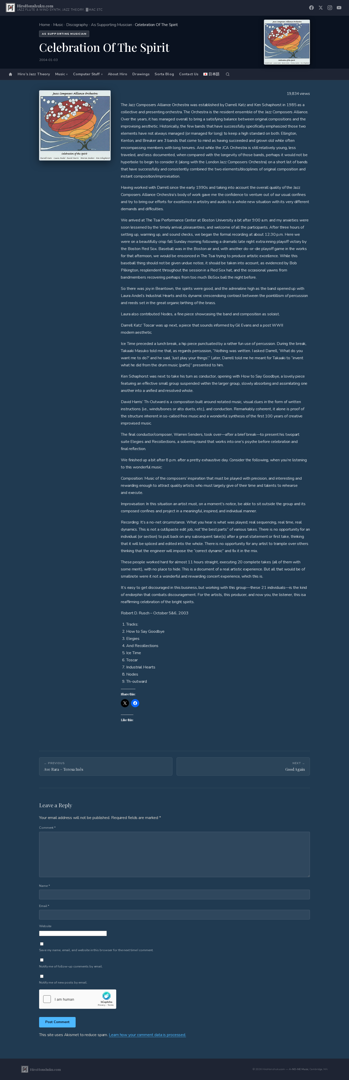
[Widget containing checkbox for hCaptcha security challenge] (77, 999)
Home (44, 25)
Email (44, 906)
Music (58, 25)
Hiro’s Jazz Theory (34, 74)
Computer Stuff (86, 74)
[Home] (10, 74)
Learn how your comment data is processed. (147, 1035)
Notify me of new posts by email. (63, 982)
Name (44, 886)
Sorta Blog (164, 74)
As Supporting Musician (111, 25)
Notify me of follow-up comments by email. (71, 966)
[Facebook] (311, 8)
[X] (321, 8)
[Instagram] (330, 8)
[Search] (227, 74)
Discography (77, 25)
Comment (47, 827)
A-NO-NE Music (298, 1069)
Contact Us (188, 74)
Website (45, 926)
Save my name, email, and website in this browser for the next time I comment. (96, 950)
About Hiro (117, 74)
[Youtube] (339, 8)
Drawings (140, 74)
